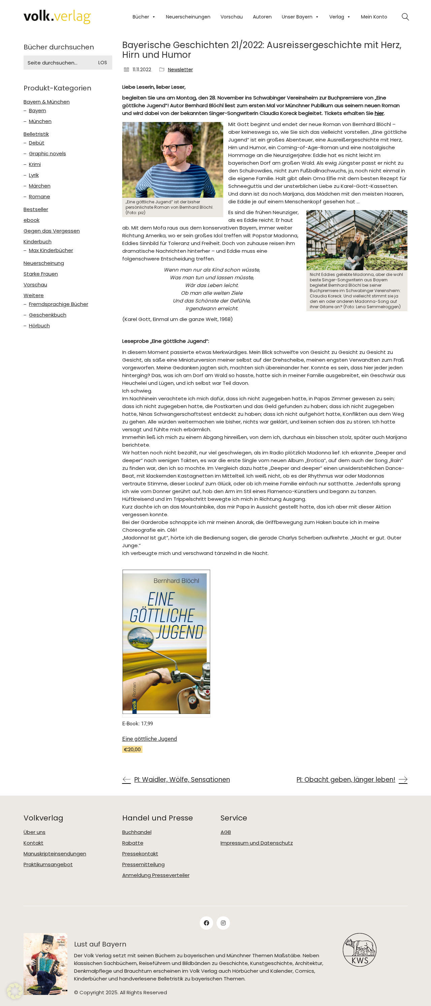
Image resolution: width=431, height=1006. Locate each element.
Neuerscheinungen (188, 16)
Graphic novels (47, 153)
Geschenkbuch (47, 315)
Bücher (141, 16)
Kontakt (33, 843)
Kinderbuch (38, 241)
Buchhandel (137, 832)
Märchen (40, 186)
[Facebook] (206, 923)
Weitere (34, 295)
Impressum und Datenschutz (257, 843)
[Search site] (405, 17)
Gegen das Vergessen (52, 231)
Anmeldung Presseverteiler (156, 875)
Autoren (262, 16)
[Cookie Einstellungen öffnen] (15, 997)
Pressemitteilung (143, 864)
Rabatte (132, 843)
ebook (31, 220)
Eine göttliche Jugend (149, 738)
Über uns (34, 832)
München (40, 121)
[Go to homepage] (57, 17)
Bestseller (36, 209)
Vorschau (232, 16)
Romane (39, 196)
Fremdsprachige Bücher (58, 304)
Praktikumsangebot (48, 864)
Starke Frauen (41, 274)
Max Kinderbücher (51, 250)
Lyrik (34, 175)
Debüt (36, 142)
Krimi (35, 164)
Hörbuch (39, 325)
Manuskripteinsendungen (55, 853)
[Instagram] (223, 923)
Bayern (37, 110)
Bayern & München (47, 101)
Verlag (336, 16)
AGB (226, 832)
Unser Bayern (297, 16)
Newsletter (180, 70)
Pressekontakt (140, 853)
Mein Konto (374, 16)
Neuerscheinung (44, 263)
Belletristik (36, 134)
